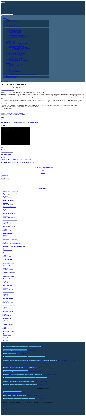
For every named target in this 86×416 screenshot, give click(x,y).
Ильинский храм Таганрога (15, 32)
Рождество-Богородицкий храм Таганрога (18, 36)
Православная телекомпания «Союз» (30, 392)
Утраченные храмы (10, 41)
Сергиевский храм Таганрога (15, 38)
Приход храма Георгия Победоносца (50, 374)
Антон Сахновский (8, 87)
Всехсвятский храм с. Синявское (16, 46)
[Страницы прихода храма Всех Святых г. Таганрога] (15, 371)
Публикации (22, 87)
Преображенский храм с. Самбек (16, 55)
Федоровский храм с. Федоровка (16, 61)
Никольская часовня (13, 69)
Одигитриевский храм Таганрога (16, 35)
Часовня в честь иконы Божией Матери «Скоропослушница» (23, 74)
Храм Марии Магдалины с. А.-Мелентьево (67, 360)
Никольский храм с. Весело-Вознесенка (18, 52)
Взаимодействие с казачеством (13, 26)
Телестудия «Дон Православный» (42, 398)
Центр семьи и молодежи (25, 353)
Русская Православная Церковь (48, 346)
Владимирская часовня (14, 65)
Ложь (2, 147)
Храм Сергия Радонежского (40, 381)
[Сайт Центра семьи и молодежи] (11, 353)
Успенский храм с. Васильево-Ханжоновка (18, 60)
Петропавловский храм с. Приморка (17, 57)
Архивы (3, 2)
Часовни (8, 63)
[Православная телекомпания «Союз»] (12, 392)
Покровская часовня (13, 72)
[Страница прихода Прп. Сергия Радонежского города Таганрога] (18, 381)
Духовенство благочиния (11, 76)
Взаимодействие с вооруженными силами (15, 24)
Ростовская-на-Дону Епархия (33, 350)
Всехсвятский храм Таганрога (15, 30)
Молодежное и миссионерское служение (15, 22)
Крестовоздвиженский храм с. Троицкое (18, 47)
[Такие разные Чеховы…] (7, 152)
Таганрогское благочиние (12, 29)
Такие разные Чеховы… (6, 154)
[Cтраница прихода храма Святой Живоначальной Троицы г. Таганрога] (20, 384)
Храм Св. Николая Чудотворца (43, 367)
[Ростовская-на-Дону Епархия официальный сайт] (15, 350)
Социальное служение (11, 20)
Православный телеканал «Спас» (33, 395)
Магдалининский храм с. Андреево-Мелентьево (20, 48)
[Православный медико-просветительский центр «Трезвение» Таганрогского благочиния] (24, 356)
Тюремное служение (10, 25)
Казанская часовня (13, 66)
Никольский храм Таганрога (15, 33)
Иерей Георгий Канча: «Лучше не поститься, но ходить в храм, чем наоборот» (19, 122)
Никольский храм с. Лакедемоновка (17, 53)
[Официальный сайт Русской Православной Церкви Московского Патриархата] (22, 346)
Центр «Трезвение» (49, 356)
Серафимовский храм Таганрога (16, 37)
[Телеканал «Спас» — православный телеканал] (14, 395)
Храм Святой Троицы (42, 384)
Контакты (5, 78)
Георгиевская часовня (14, 67)
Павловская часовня (13, 70)
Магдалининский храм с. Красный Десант (18, 49)
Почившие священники (11, 77)
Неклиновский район (11, 42)
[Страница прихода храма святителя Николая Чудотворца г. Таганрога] (19, 367)
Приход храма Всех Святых (34, 371)
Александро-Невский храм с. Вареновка (18, 43)
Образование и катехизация (12, 21)
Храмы (4, 27)
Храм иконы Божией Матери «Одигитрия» (56, 377)
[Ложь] (15, 144)
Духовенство (5, 75)
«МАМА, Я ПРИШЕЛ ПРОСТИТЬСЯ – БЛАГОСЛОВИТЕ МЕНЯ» (17, 162)
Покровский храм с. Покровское (16, 59)
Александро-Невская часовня (15, 64)
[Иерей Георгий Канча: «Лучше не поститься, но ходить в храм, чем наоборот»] (19, 119)
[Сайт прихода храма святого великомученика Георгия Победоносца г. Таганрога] (22, 374)
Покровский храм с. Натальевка (16, 58)
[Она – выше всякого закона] (7, 90)
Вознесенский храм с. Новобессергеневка (18, 44)
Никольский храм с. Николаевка (16, 54)
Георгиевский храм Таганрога (15, 31)
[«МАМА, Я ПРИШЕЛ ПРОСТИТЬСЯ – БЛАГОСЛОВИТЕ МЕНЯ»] (17, 159)
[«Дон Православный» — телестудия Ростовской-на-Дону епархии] (19, 398)
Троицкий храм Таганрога (15, 39)
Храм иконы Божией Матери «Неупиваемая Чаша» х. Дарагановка (24, 50)
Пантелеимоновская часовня (15, 71)
